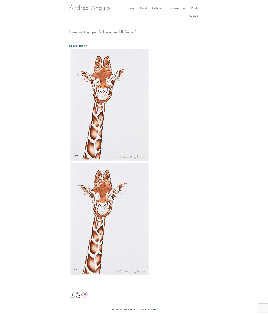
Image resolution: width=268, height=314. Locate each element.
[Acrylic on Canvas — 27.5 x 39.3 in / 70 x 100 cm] (109, 105)
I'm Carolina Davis (148, 310)
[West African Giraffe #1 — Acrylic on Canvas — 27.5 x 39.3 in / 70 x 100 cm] (109, 219)
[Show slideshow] (78, 45)
